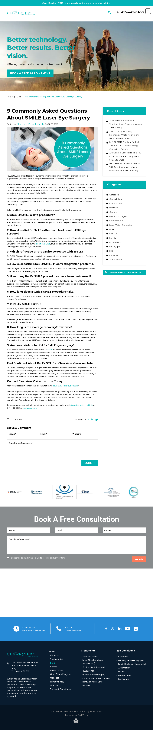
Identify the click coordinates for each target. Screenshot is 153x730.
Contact (54, 677)
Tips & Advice (116, 259)
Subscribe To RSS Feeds (125, 272)
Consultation (115, 199)
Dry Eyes (113, 207)
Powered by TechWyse (76, 715)
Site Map (54, 685)
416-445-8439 (132, 12)
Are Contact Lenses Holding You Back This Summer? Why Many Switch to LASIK (125, 156)
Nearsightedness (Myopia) (131, 660)
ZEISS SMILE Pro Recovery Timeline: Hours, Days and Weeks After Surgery (125, 124)
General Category (118, 216)
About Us (54, 655)
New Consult (56, 670)
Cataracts (114, 194)
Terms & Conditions (60, 689)
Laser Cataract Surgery (93, 674)
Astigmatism (124, 668)
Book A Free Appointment (30, 73)
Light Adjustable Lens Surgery (92, 683)
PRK (111, 251)
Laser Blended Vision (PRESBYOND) (92, 662)
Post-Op (113, 233)
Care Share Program (60, 674)
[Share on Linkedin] (92, 419)
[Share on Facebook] (88, 419)
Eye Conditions (126, 650)
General (113, 212)
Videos (53, 666)
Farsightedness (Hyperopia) (132, 664)
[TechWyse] (76, 721)
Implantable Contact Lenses (96, 678)
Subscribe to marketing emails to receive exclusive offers (38, 558)
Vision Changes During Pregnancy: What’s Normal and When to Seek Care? (124, 135)
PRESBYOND (115, 242)
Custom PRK (88, 671)
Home (10, 97)
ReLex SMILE (115, 255)
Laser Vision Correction (120, 225)
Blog (19, 97)
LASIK (111, 229)
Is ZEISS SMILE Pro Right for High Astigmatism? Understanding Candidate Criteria (124, 146)
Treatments (88, 650)
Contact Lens (115, 203)
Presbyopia (114, 246)
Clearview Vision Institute (30, 124)
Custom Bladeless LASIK (93, 667)
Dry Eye (121, 671)
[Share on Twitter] (96, 419)
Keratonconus (116, 220)
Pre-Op (113, 238)
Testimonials (57, 659)
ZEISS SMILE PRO (89, 656)
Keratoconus (124, 675)
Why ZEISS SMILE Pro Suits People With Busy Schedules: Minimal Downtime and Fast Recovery (125, 167)
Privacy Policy (57, 681)
